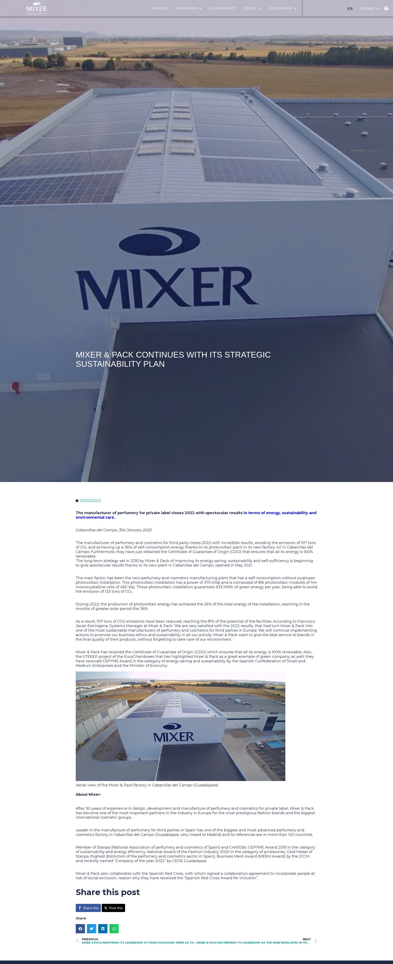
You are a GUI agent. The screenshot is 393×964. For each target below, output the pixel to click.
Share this (90, 908)
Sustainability (222, 8)
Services (160, 8)
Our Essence (280, 8)
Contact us (370, 8)
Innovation (186, 8)
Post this (116, 908)
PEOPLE (250, 8)
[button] (80, 928)
